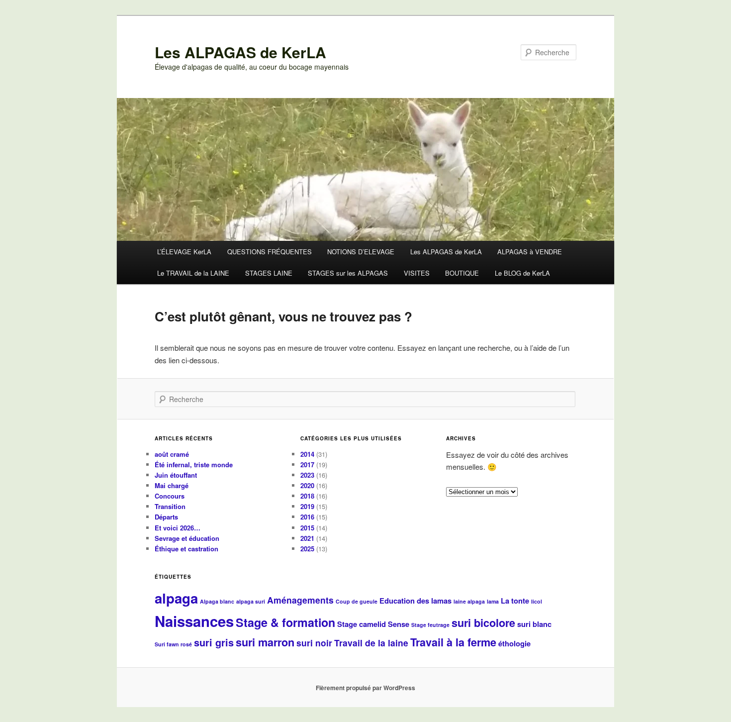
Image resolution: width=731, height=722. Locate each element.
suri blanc (534, 624)
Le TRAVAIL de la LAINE (193, 273)
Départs (166, 516)
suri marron (265, 642)
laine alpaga (469, 601)
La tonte (515, 600)
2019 (307, 506)
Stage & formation (285, 622)
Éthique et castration (186, 548)
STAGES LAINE (268, 273)
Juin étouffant (176, 475)
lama (493, 601)
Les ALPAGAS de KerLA (240, 52)
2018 (307, 496)
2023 (307, 475)
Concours (169, 496)
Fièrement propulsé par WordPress (365, 687)
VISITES (417, 273)
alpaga (176, 598)
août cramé (172, 454)
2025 (307, 548)
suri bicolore (483, 622)
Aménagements (300, 600)
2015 (307, 527)
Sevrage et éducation (187, 538)
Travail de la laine (371, 642)
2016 (307, 516)
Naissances (194, 621)
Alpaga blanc (217, 601)
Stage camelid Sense (373, 624)
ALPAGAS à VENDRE (529, 251)
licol (536, 601)
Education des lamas (415, 600)
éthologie (514, 643)
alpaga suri (250, 601)
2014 (307, 454)
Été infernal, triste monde (194, 464)
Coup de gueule (356, 601)
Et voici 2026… (177, 527)
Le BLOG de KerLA (522, 273)
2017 (307, 464)
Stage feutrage (430, 624)
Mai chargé (171, 485)
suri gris (214, 642)
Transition (170, 506)
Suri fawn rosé (173, 644)
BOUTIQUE (462, 273)
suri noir (314, 642)
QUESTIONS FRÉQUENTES (269, 251)
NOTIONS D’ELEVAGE (360, 251)
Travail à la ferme (453, 642)
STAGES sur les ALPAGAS (348, 273)
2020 (307, 485)
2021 (307, 538)
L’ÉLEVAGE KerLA (184, 251)
